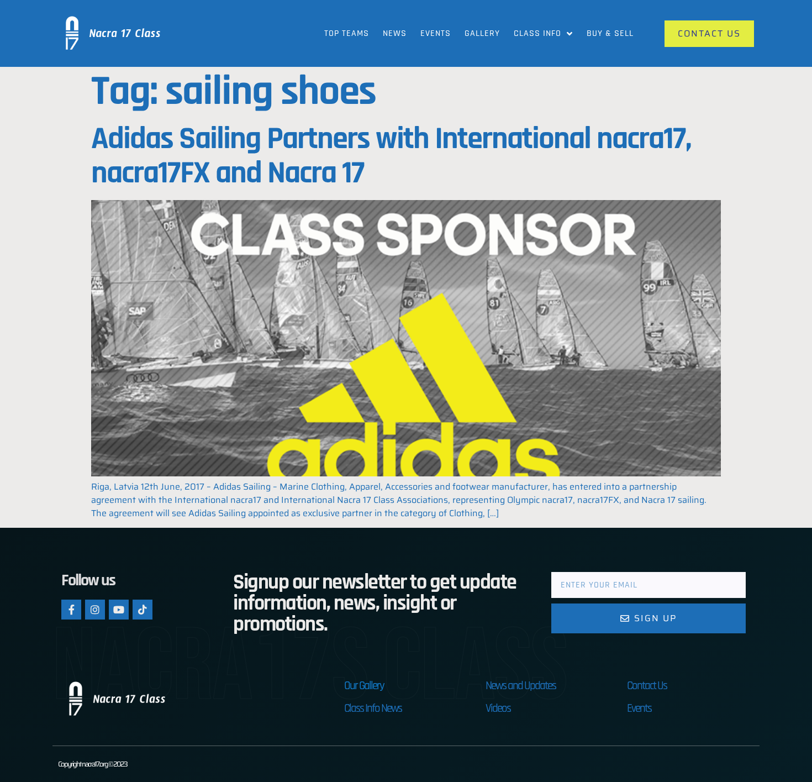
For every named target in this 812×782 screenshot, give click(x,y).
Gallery (482, 33)
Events (435, 33)
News (395, 33)
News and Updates (521, 685)
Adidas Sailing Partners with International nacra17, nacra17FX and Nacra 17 (391, 156)
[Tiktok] (142, 610)
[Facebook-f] (71, 610)
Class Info (537, 33)
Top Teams (346, 33)
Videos (498, 708)
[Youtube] (119, 610)
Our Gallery (364, 685)
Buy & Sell (610, 33)
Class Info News (373, 708)
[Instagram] (95, 610)
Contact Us (647, 685)
